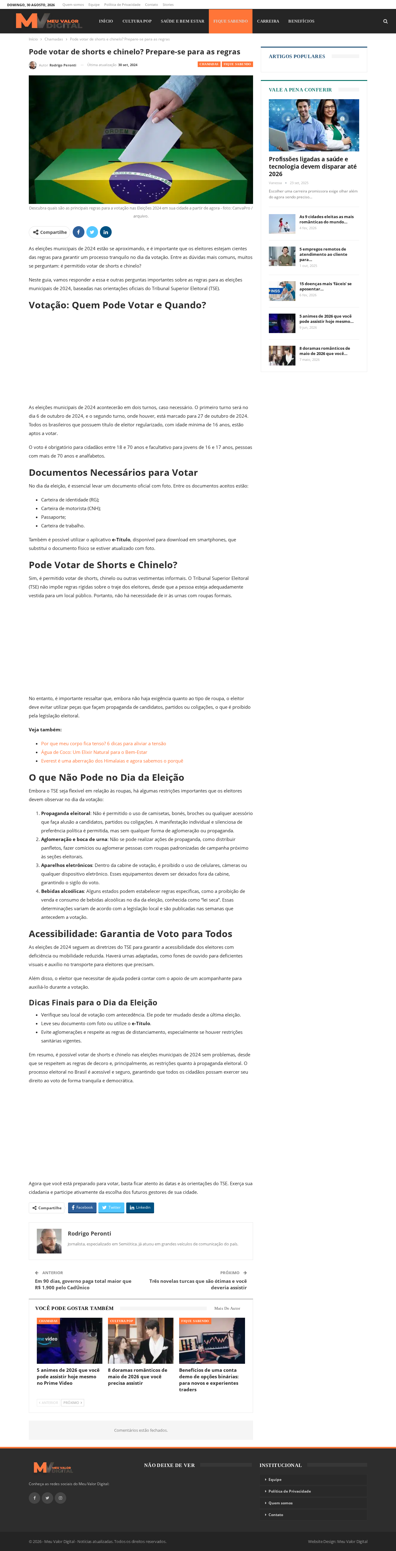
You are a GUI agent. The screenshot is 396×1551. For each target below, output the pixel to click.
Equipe (94, 4)
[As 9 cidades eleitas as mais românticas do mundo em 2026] (282, 224)
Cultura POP (137, 21)
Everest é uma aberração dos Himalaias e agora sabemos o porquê (112, 761)
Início (106, 21)
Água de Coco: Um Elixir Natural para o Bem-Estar (94, 752)
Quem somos (73, 4)
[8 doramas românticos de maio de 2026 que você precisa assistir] (141, 1341)
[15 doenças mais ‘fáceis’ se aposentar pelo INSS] (282, 291)
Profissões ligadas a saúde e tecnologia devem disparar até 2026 (313, 166)
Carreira (268, 21)
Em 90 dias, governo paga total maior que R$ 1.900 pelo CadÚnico (83, 1284)
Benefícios (301, 21)
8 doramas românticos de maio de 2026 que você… (324, 350)
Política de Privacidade (122, 4)
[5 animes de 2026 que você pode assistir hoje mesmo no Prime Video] (69, 1341)
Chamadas (209, 64)
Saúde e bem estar (182, 21)
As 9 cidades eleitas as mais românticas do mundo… (326, 219)
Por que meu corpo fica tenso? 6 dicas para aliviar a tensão (103, 743)
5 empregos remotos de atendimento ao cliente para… (323, 254)
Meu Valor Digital (352, 1541)
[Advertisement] (141, 357)
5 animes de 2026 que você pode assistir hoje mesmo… (326, 318)
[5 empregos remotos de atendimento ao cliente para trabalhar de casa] (282, 256)
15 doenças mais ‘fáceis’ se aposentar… (325, 286)
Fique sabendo (230, 21)
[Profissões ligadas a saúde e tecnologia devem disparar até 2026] (314, 125)
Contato (151, 4)
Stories (168, 4)
